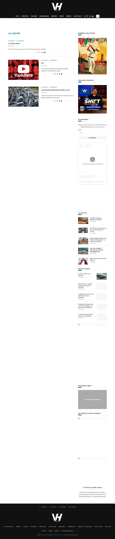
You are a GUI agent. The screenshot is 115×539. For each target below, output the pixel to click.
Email (79, 129)
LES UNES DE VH (8, 526)
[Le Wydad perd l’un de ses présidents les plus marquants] (102, 296)
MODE (50, 531)
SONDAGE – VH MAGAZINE (85, 526)
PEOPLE (44, 531)
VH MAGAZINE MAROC (67, 531)
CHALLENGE (42, 526)
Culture (34, 16)
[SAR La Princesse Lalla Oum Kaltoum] (83, 261)
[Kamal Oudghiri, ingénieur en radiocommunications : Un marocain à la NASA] (83, 240)
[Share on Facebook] (39, 52)
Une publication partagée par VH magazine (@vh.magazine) (96, 181)
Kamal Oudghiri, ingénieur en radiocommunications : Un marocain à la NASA (98, 240)
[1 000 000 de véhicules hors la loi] (23, 97)
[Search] (97, 16)
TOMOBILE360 (71, 526)
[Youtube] (93, 16)
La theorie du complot (92, 399)
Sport (61, 16)
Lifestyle (25, 16)
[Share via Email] (45, 52)
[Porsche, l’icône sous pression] (102, 276)
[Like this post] (37, 52)
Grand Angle (44, 16)
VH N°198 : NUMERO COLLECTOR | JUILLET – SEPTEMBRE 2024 (97, 250)
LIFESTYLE (108, 526)
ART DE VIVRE (98, 526)
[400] (23, 70)
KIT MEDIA (34, 526)
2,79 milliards (14, 43)
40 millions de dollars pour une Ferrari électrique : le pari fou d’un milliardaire (85, 306)
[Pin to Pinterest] (43, 52)
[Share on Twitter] (41, 52)
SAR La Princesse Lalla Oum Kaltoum (98, 259)
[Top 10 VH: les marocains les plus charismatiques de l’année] (83, 230)
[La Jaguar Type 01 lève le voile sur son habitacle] (102, 317)
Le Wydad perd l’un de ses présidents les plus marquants (85, 295)
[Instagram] (90, 16)
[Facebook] (85, 16)
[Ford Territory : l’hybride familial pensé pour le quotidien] (102, 286)
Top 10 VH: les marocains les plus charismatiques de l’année (98, 229)
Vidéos (68, 16)
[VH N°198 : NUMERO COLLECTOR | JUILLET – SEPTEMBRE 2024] (83, 251)
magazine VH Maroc (58, 534)
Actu (17, 16)
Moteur (54, 16)
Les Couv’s (77, 16)
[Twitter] (88, 16)
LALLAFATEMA (52, 526)
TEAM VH (25, 526)
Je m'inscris (92, 137)
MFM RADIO (62, 526)
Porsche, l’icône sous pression (84, 274)
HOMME (57, 531)
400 (42, 63)
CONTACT (18, 526)
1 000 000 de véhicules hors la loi (55, 90)
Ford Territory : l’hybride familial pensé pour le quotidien (85, 285)
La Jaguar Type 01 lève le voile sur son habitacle (85, 315)
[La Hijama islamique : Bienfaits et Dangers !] (83, 220)
